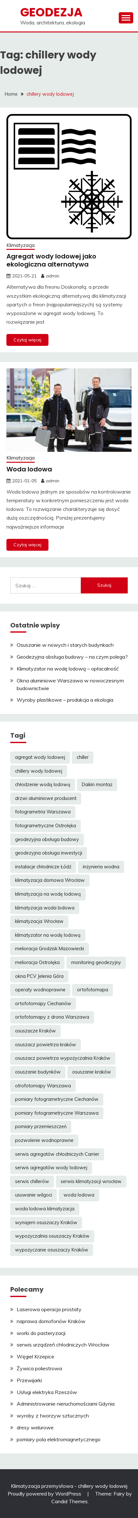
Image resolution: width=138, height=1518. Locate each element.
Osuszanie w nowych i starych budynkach (65, 645)
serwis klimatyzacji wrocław (91, 1181)
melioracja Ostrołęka (37, 962)
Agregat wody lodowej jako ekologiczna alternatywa (51, 260)
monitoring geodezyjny (96, 962)
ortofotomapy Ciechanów (43, 1003)
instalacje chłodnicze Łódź (43, 867)
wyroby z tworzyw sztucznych (53, 1415)
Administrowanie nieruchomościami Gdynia (66, 1403)
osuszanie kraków (91, 1072)
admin (52, 276)
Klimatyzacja (20, 245)
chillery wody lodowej (38, 771)
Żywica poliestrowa (39, 1368)
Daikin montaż (97, 784)
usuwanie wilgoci (33, 1195)
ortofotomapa (92, 990)
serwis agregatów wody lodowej (51, 1168)
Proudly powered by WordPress (45, 1493)
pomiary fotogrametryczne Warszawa (57, 1113)
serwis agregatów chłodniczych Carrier (57, 1154)
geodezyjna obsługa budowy (47, 839)
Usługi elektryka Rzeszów (47, 1392)
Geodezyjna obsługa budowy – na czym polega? (72, 657)
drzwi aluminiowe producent (45, 798)
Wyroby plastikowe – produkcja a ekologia (65, 700)
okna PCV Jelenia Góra (39, 976)
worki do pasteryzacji (41, 1333)
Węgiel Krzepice (35, 1356)
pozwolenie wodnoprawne (44, 1140)
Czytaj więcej (27, 340)
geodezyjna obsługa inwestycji (48, 853)
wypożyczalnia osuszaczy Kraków (52, 1236)
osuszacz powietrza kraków (45, 1045)
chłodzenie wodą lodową (42, 784)
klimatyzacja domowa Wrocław (50, 880)
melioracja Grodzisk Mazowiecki (49, 949)
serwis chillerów (32, 1181)
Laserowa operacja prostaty (49, 1309)
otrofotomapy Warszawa (43, 1086)
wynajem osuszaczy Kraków (46, 1222)
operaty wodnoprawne (40, 990)
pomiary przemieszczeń (40, 1126)
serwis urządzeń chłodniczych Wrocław (63, 1344)
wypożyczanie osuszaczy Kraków (51, 1250)
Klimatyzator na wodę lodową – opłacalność (68, 668)
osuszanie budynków (38, 1072)
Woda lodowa (29, 469)
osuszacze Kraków (35, 1031)
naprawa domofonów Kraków (51, 1321)
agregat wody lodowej (40, 757)
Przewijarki (29, 1380)
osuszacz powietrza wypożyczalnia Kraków (62, 1058)
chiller (83, 757)
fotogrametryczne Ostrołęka (45, 826)
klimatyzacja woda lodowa (44, 908)
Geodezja (51, 12)
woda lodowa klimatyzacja (44, 1209)
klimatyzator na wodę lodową (48, 935)
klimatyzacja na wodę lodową (48, 894)
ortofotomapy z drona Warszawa (52, 1017)
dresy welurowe (35, 1427)
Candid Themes (69, 1501)
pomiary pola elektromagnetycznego (58, 1439)
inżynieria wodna (101, 867)
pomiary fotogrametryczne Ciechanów (57, 1099)
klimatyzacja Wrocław (39, 921)
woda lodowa (79, 1195)
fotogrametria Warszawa (43, 812)
